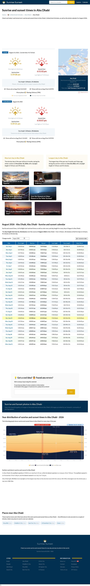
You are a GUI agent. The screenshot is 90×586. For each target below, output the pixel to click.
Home (4, 15)
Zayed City (9, 569)
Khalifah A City (20, 523)
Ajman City (42, 564)
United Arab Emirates (16, 15)
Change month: (6, 238)
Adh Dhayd (9, 567)
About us (62, 561)
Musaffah (7, 523)
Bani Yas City (34, 523)
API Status (74, 569)
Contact (62, 564)
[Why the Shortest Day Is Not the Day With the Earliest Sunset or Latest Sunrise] (15, 201)
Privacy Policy (75, 567)
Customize (82, 238)
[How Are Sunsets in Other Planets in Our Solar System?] (42, 201)
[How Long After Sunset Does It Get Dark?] (48, 216)
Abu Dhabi (28, 15)
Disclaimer (74, 564)
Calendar (85, 2)
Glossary (62, 567)
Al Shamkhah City (48, 523)
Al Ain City (41, 561)
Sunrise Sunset (14, 2)
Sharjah (8, 564)
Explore (78, 2)
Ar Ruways (42, 569)
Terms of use (63, 569)
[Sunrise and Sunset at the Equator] (15, 186)
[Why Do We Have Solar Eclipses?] (47, 186)
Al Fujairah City (43, 567)
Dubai (60, 523)
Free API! (74, 561)
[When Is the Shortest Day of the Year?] (18, 216)
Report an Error (84, 92)
